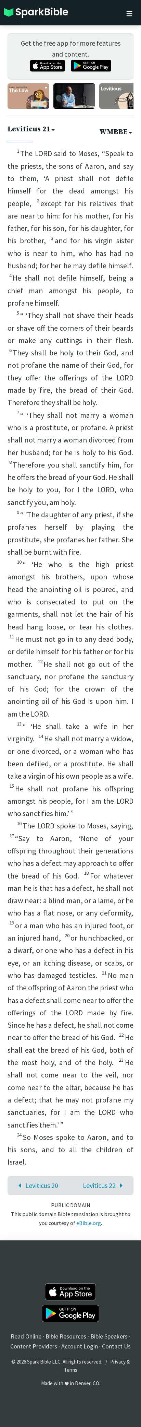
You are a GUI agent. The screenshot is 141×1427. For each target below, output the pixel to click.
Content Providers (33, 1346)
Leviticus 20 (41, 1185)
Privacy (118, 1361)
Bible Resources (66, 1336)
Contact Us (116, 1346)
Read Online (26, 1336)
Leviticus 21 (29, 129)
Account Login (79, 1346)
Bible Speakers (109, 1336)
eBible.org (88, 1222)
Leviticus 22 (99, 1185)
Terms (70, 1370)
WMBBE (113, 132)
